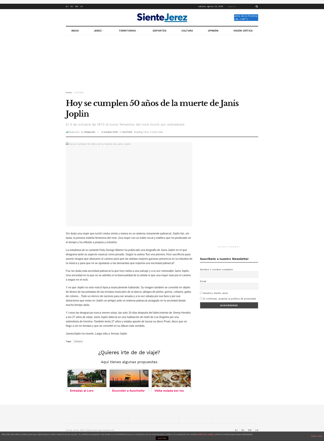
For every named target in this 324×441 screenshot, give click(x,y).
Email (203, 281)
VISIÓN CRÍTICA (243, 30)
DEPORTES (159, 30)
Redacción (89, 132)
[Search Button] (256, 6)
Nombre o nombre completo (216, 269)
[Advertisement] (162, 63)
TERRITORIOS (127, 30)
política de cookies (205, 434)
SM (76, 6)
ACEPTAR (162, 438)
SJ (67, 6)
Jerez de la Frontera (245, 15)
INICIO (75, 30)
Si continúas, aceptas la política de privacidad (229, 298)
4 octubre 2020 (109, 132)
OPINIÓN (213, 30)
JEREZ (98, 30)
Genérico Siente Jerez (215, 293)
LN (81, 6)
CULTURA (187, 30)
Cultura (78, 341)
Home (69, 92)
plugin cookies (316, 436)
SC (71, 6)
